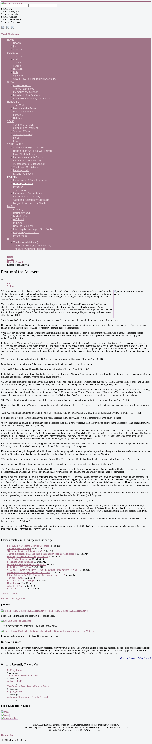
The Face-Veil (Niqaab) (25, 242)
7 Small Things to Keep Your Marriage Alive (67, 610)
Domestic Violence (23, 226)
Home (10, 39)
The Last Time (24, 621)
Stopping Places (14, 691)
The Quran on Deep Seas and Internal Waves (28, 686)
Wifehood (18, 219)
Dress (10, 239)
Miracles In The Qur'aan (26, 95)
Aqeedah (18, 75)
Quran (11, 82)
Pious (16, 137)
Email (13, 286)
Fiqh (15, 72)
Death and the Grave (24, 108)
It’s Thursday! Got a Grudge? (21, 580)
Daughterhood (21, 212)
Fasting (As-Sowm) (23, 173)
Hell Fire (17, 118)
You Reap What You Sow (19, 548)
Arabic (16, 59)
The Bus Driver (14, 578)
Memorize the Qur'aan (25, 92)
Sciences (12, 52)
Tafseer (17, 62)
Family (11, 206)
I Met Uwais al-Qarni (17, 588)
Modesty (18, 186)
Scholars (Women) (23, 134)
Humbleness (13, 583)
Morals (12, 177)
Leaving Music (21, 170)
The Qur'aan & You (23, 88)
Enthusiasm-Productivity (26, 196)
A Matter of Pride (15, 586)
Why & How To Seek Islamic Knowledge (35, 79)
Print (9, 283)
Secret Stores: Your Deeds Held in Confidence (28, 572)
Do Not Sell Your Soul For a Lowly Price (26, 564)
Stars (10, 121)
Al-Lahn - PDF (14, 681)
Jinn (15, 46)
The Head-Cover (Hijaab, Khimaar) (32, 245)
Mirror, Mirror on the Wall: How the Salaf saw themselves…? (36, 575)
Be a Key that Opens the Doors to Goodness (28, 546)
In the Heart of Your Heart (19, 567)
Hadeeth (18, 69)
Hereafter (13, 101)
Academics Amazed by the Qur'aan (32, 98)
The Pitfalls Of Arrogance (19, 559)
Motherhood (20, 235)
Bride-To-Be (20, 216)
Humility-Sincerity (23, 183)
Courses (17, 49)
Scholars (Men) (21, 131)
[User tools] (2, 279)
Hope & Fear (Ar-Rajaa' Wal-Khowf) (32, 150)
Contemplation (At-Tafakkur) (29, 147)
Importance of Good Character (30, 180)
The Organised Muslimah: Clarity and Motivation (73, 631)
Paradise (18, 114)
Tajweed (17, 56)
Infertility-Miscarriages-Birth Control (33, 229)
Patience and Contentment (28, 193)
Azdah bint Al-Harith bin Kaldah (22, 675)
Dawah (17, 43)
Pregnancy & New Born (26, 232)
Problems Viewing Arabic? (13, 598)
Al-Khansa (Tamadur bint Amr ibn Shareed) (27, 697)
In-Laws (17, 222)
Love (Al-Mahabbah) (24, 154)
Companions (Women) (25, 128)
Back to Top (7, 735)
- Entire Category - (10, 593)
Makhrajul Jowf (14, 670)
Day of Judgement (23, 111)
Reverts (17, 141)
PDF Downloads (22, 85)
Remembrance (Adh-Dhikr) (28, 157)
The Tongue (20, 190)
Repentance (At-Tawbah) (27, 160)
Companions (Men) (23, 124)
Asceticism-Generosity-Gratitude (31, 199)
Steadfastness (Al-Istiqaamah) (29, 163)
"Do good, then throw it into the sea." (24, 551)
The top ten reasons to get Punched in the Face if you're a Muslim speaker (41, 554)
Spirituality (15, 144)
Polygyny (18, 209)
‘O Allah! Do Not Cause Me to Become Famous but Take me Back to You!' (42, 570)
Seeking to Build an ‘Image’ (20, 562)
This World (19, 105)
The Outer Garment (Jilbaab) (29, 248)
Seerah (17, 65)
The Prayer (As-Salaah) (26, 167)
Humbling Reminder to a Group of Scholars (27, 556)
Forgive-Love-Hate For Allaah (29, 203)
